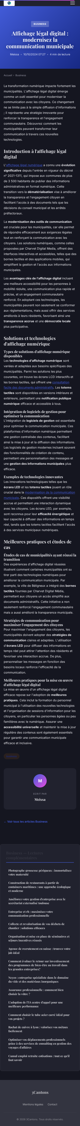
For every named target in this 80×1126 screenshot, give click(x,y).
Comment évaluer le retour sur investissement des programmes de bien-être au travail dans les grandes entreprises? (38, 965)
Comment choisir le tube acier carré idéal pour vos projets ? (39, 1017)
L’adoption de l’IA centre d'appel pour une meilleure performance (35, 1004)
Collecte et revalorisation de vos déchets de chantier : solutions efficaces (36, 926)
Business (40, 24)
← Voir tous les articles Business (25, 821)
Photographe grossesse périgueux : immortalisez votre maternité (39, 872)
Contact (52, 1104)
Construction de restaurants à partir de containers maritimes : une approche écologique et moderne (39, 887)
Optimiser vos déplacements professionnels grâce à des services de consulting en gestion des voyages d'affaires (39, 1043)
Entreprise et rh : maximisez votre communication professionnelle (30, 913)
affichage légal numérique (24, 165)
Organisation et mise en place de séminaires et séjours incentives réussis (38, 938)
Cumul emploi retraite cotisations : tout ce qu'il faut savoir (39, 1058)
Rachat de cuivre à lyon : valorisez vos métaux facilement (38, 1029)
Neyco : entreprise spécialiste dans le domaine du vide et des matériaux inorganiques (38, 979)
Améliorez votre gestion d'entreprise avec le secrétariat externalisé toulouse (36, 901)
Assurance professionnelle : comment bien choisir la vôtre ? (35, 992)
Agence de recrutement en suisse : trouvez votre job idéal (39, 950)
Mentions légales (33, 1104)
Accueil (8, 75)
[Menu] (72, 3)
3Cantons (40, 1092)
